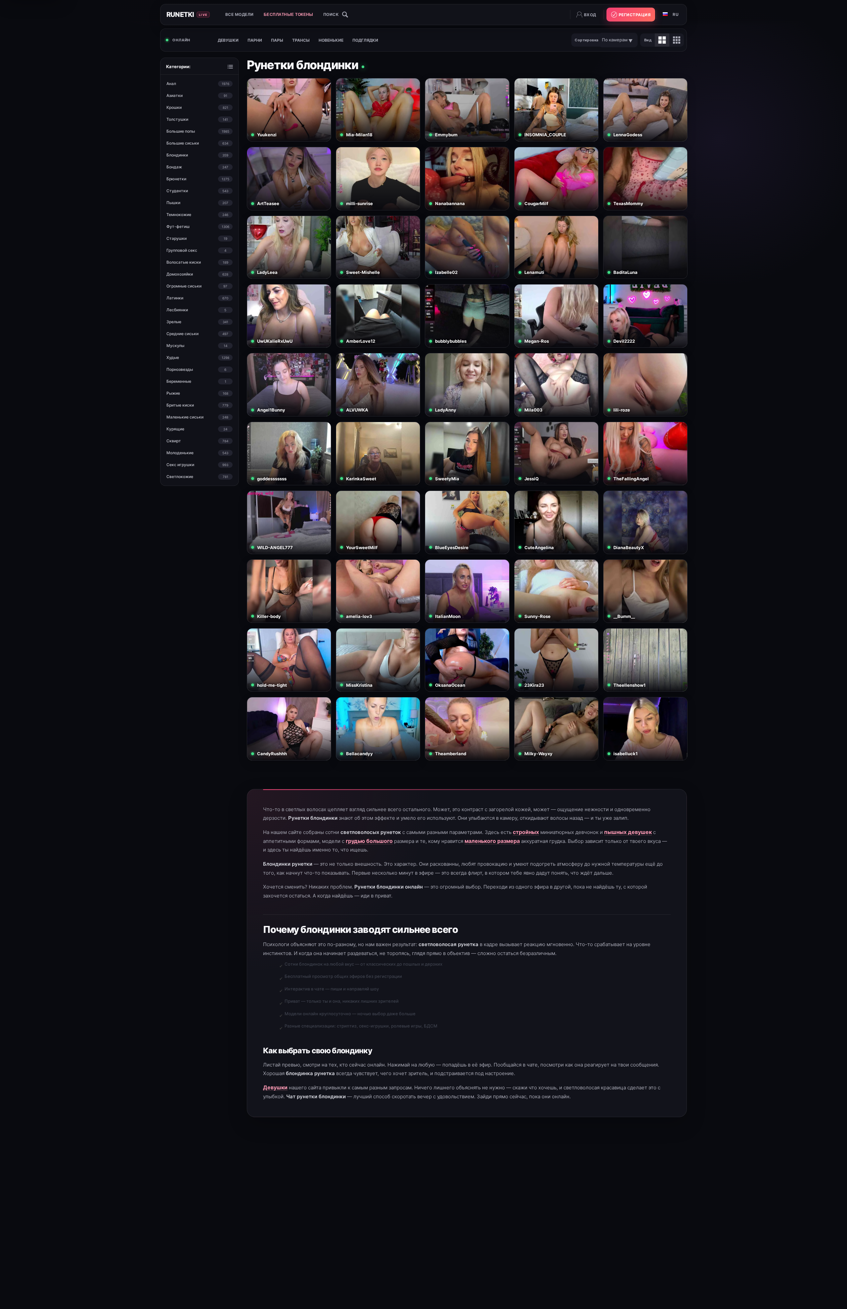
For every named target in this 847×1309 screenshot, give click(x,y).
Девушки (275, 1087)
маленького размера (492, 841)
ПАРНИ (254, 40)
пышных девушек (628, 832)
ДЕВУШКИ (228, 40)
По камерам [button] (615, 39)
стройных (526, 832)
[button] (336, 15)
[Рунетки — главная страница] (193, 14)
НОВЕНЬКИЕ (331, 40)
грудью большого (369, 841)
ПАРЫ (277, 40)
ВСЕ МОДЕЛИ (239, 14)
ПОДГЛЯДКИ (365, 40)
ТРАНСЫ (301, 40)
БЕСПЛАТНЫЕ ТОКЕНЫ (288, 14)
